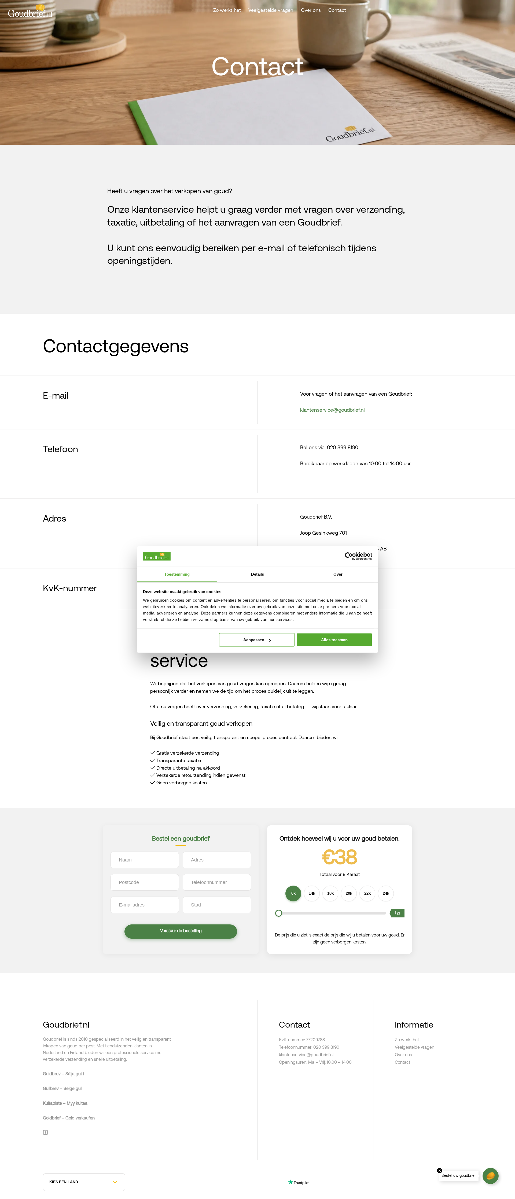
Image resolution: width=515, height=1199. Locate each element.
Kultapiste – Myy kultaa (65, 1103)
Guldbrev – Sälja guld (63, 1074)
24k (386, 893)
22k (367, 893)
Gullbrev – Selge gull (62, 1089)
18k (330, 893)
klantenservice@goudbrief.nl (332, 410)
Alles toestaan (334, 640)
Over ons (311, 10)
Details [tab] (257, 574)
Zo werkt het (227, 10)
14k (312, 893)
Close (439, 1170)
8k (293, 893)
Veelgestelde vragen (270, 10)
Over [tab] (338, 574)
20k (349, 893)
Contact (337, 10)
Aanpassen (253, 640)
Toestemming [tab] (177, 574)
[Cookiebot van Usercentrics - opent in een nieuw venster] (348, 556)
